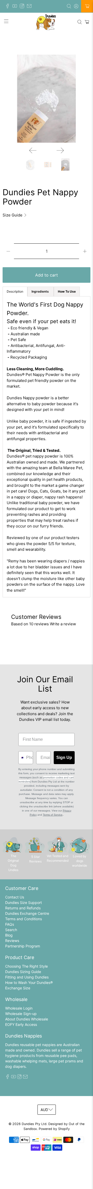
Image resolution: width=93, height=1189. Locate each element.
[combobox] (21, 757)
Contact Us (14, 897)
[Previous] (33, 150)
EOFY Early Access (21, 1024)
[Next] (60, 150)
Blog (9, 935)
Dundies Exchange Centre (27, 913)
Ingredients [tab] (41, 291)
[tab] (67, 291)
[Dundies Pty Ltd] (46, 22)
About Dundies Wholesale (26, 1019)
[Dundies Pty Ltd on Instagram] (23, 6)
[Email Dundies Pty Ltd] (30, 6)
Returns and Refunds (23, 908)
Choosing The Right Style (26, 966)
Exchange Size (17, 988)
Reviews (12, 940)
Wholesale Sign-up (21, 1013)
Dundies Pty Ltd (34, 1124)
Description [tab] (15, 291)
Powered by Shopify (54, 1129)
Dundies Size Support (23, 902)
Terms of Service (53, 814)
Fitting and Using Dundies (27, 977)
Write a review (63, 623)
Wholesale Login (19, 1008)
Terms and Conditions (23, 919)
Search (11, 929)
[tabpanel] (46, 446)
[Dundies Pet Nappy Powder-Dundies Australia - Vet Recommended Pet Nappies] (46, 99)
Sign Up (64, 757)
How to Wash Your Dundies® (29, 982)
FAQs (9, 924)
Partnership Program (22, 946)
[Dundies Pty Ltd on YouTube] (16, 6)
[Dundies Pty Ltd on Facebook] (8, 6)
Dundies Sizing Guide (23, 971)
